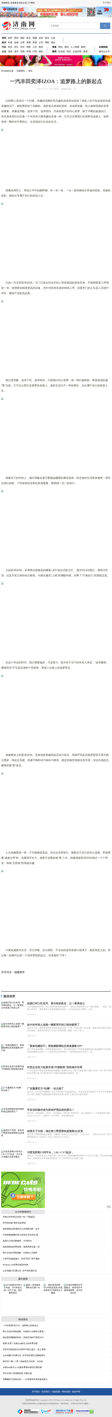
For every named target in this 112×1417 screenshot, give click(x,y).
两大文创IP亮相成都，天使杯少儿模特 (20, 1253)
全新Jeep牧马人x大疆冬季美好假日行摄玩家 (22, 1367)
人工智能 (75, 47)
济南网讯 (21, 71)
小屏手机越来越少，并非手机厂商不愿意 (21, 1259)
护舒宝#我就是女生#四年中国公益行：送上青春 (24, 1349)
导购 (22, 51)
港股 (28, 42)
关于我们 (107, 3)
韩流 (41, 47)
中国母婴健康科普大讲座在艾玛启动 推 (20, 1235)
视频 (35, 38)
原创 (41, 38)
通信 (66, 47)
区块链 (61, 51)
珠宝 (69, 51)
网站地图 (66, 1392)
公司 (41, 42)
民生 (28, 38)
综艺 (16, 47)
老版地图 (56, 1392)
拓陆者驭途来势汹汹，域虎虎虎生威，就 (21, 1247)
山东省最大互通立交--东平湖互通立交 (20, 1271)
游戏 (10, 51)
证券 (22, 42)
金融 (16, 42)
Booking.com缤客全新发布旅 (15, 1265)
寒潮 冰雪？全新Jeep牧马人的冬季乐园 (20, 1343)
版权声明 (76, 1392)
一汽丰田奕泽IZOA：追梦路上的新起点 (20, 1325)
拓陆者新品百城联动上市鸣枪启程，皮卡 (21, 1229)
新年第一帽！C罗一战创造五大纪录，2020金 (23, 1361)
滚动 (47, 38)
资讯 (30, 71)
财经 (10, 38)
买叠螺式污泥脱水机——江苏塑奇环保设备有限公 (25, 1379)
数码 (83, 47)
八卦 (35, 47)
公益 (53, 38)
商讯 (60, 47)
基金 (53, 42)
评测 (28, 51)
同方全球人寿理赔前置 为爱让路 (17, 1373)
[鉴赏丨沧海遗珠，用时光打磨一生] (32, 1286)
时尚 (10, 47)
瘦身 (85, 51)
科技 (10, 42)
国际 (22, 38)
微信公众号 (104, 51)
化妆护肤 (77, 51)
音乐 (22, 47)
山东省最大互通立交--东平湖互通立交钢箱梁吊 (24, 1355)
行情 (35, 51)
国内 (16, 38)
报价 (41, 51)
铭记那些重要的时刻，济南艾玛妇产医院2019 (23, 1337)
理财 (47, 42)
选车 (16, 51)
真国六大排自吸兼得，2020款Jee (17, 1241)
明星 (28, 47)
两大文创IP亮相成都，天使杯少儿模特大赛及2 (23, 1331)
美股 (35, 42)
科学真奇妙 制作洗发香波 (14, 1223)
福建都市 (19, 972)
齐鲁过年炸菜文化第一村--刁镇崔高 (19, 1217)
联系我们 (46, 1392)
